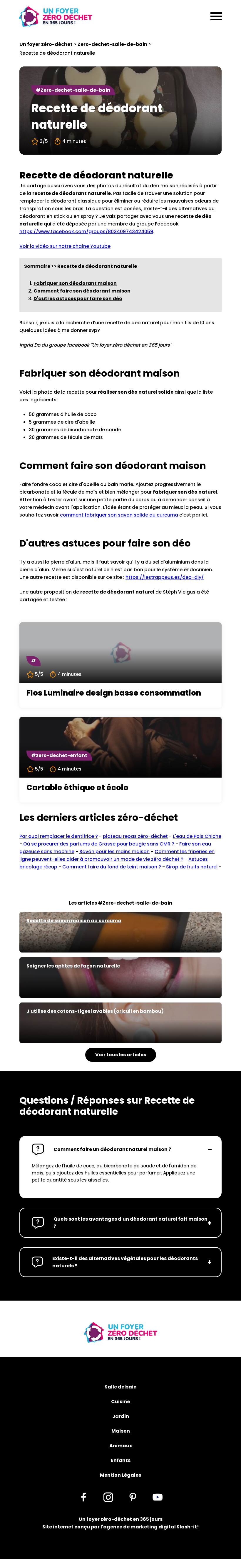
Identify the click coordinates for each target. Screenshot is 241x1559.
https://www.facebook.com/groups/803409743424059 (86, 231)
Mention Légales (120, 1475)
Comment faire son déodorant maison (82, 291)
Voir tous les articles (120, 1054)
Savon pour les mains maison (114, 851)
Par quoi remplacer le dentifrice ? (58, 836)
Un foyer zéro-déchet (46, 44)
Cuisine (120, 1401)
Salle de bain (121, 1386)
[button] (120, 1149)
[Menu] (216, 16)
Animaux (120, 1445)
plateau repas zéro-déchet (135, 836)
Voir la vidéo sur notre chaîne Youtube (65, 246)
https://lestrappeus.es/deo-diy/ (164, 577)
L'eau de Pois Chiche (197, 836)
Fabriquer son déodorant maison (75, 283)
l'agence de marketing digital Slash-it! (150, 1526)
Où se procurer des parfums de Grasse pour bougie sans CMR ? (98, 844)
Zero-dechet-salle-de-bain (112, 44)
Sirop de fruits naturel (191, 866)
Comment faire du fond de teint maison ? (111, 866)
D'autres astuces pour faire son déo (78, 298)
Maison (120, 1431)
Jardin (120, 1416)
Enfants (120, 1460)
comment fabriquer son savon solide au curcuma (119, 515)
